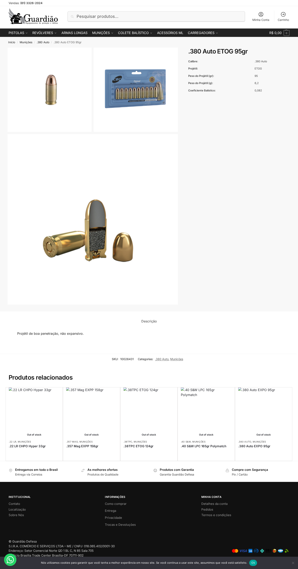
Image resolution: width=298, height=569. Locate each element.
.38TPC (128, 441)
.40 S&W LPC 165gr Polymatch (203, 446)
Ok (253, 562)
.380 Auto (43, 42)
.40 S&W (186, 441)
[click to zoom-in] (50, 90)
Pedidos (207, 509)
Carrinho (283, 20)
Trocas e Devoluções (120, 525)
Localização (17, 509)
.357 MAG (72, 441)
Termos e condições (216, 515)
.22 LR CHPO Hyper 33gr (27, 446)
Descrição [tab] (149, 321)
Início (11, 42)
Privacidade (113, 518)
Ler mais (34, 453)
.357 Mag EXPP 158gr (82, 446)
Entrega (110, 511)
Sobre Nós (16, 515)
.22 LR (12, 441)
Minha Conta (260, 20)
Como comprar (116, 504)
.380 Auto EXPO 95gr (254, 446)
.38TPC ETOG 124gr (138, 446)
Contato (14, 504)
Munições (26, 42)
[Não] (293, 563)
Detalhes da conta (214, 504)
